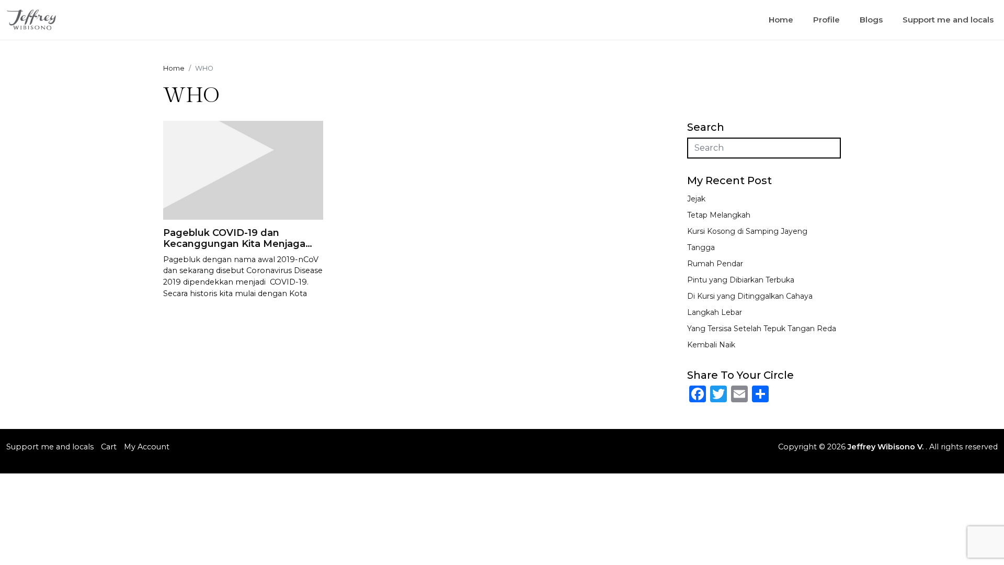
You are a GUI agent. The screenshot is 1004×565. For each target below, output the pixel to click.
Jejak (696, 199)
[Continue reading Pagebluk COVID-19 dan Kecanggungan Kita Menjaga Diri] (243, 169)
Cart (109, 446)
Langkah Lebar (714, 312)
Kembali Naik (711, 344)
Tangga (701, 247)
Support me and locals (948, 20)
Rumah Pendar (715, 263)
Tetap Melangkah (718, 215)
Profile (826, 20)
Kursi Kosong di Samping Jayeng (747, 231)
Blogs (871, 20)
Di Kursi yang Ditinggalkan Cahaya (750, 296)
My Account (146, 446)
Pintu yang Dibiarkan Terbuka (740, 280)
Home (781, 20)
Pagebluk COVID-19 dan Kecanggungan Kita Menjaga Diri (234, 244)
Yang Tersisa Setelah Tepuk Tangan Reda (761, 328)
